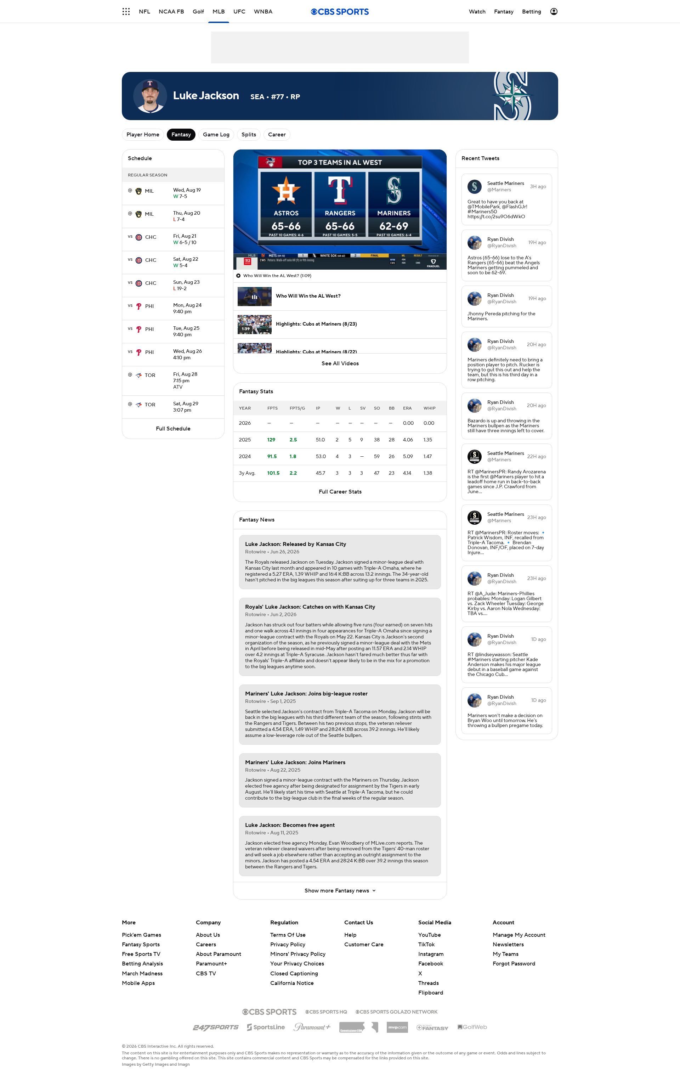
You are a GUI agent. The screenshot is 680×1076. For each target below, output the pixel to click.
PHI (149, 306)
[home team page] (138, 191)
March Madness (142, 973)
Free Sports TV (141, 954)
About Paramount (218, 954)
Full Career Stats (340, 491)
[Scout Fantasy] (432, 1027)
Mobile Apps (138, 983)
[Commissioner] (358, 1024)
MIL (149, 191)
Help (350, 935)
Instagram (431, 954)
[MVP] (397, 1024)
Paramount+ (211, 963)
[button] (126, 11)
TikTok (426, 944)
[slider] (340, 249)
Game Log (216, 134)
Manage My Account (519, 935)
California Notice (292, 976)
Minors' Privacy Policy (297, 954)
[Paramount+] (312, 1025)
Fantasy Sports (141, 944)
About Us (208, 935)
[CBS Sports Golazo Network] (397, 1011)
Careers (206, 944)
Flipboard (430, 992)
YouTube (429, 935)
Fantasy (181, 134)
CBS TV (206, 973)
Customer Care (364, 944)
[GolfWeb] (472, 1027)
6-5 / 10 (185, 240)
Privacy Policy (287, 944)
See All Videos (340, 363)
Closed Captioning (294, 966)
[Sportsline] (266, 1026)
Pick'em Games (141, 935)
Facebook (430, 963)
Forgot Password (514, 963)
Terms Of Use (288, 935)
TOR (150, 375)
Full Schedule (173, 428)
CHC (150, 237)
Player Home (142, 134)
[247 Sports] (216, 1026)
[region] (340, 210)
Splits (249, 134)
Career (277, 134)
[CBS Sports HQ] (326, 1011)
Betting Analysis (142, 963)
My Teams (505, 954)
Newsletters (508, 944)
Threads (428, 983)
